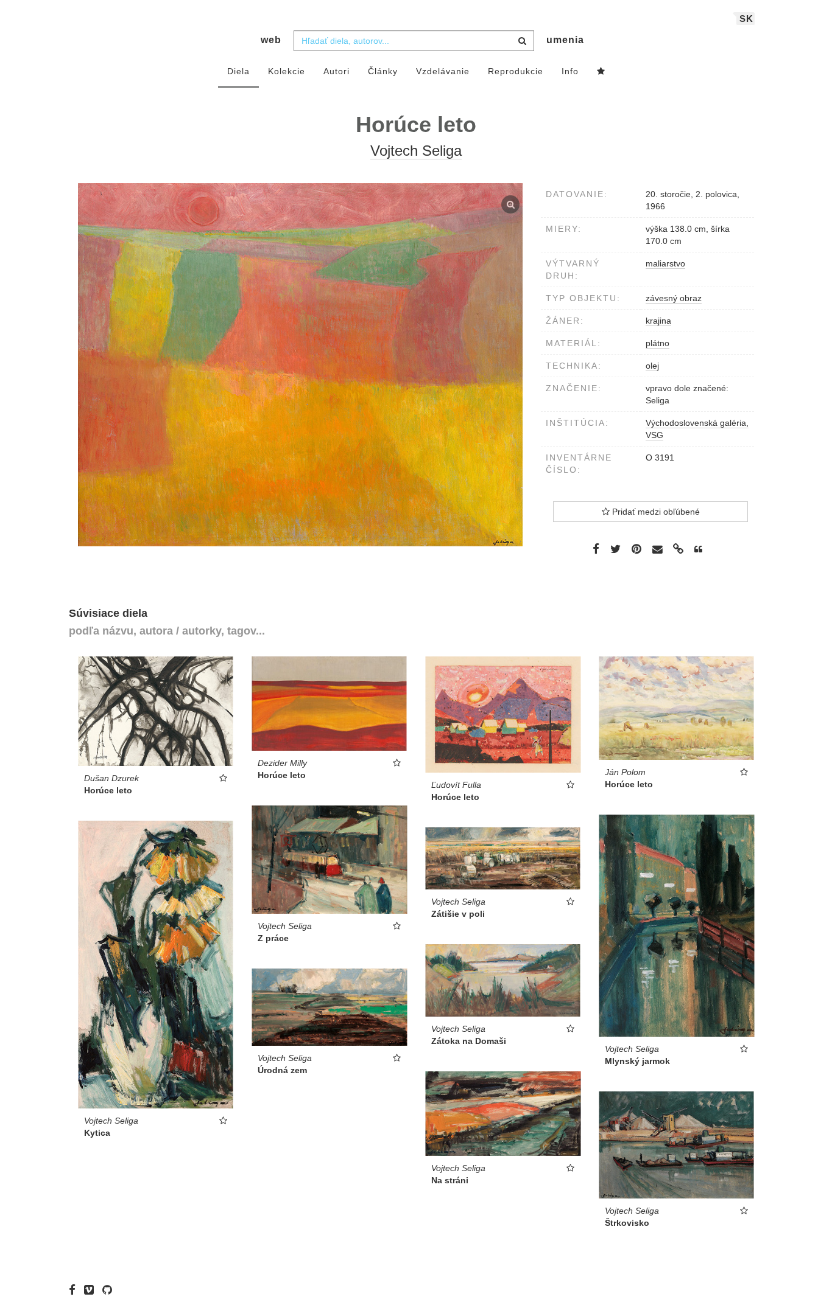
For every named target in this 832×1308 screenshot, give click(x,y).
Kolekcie (286, 71)
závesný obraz (674, 298)
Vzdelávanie (443, 71)
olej (652, 365)
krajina (658, 320)
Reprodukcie (515, 71)
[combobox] (414, 40)
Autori (336, 71)
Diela (238, 71)
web (271, 40)
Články (383, 71)
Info (570, 71)
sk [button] (746, 18)
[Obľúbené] (601, 72)
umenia (565, 40)
